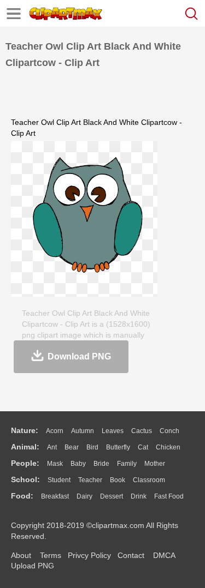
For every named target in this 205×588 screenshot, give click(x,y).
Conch (169, 431)
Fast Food (169, 496)
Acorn (54, 431)
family (127, 463)
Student (59, 480)
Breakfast (55, 496)
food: (22, 495)
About (21, 555)
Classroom (149, 480)
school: (25, 479)
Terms (50, 555)
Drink (139, 496)
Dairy (84, 496)
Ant (52, 447)
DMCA (164, 555)
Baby (78, 463)
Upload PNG (32, 565)
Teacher (90, 480)
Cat (143, 447)
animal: (25, 446)
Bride (101, 463)
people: (25, 463)
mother (154, 463)
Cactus (141, 431)
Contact (131, 555)
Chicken (168, 447)
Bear (72, 447)
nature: (24, 430)
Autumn (82, 431)
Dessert (111, 496)
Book (117, 480)
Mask (55, 463)
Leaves (113, 431)
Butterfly (118, 447)
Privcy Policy (89, 555)
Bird (92, 447)
